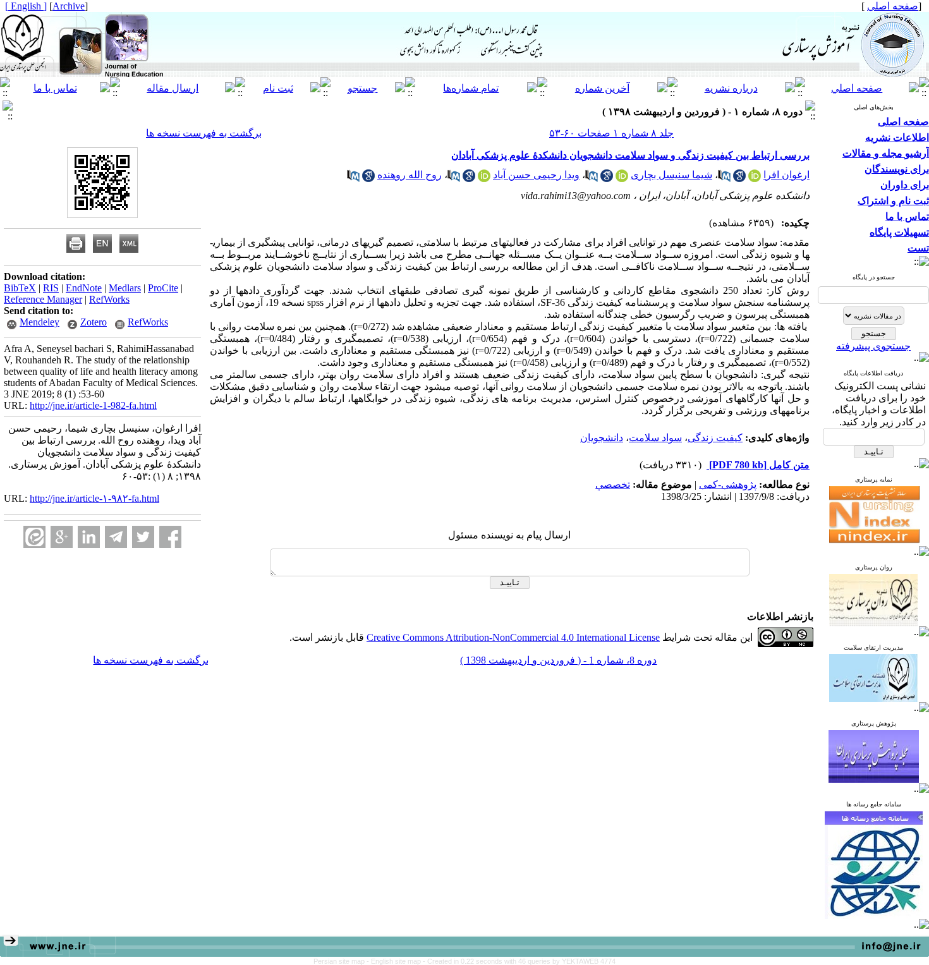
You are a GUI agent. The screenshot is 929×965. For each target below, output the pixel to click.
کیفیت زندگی (715, 437)
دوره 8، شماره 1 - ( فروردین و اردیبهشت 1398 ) (558, 660)
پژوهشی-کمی (727, 484)
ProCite (163, 287)
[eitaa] (34, 537)
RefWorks (109, 299)
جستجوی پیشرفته (873, 346)
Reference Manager (43, 299)
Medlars (125, 287)
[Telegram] (116, 537)
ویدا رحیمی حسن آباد (536, 174)
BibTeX (20, 287)
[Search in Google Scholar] (739, 178)
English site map (397, 961)
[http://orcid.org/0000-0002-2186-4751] (484, 178)
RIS (51, 287)
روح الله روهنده (409, 174)
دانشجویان (601, 437)
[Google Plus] (62, 537)
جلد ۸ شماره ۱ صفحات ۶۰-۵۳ (611, 133)
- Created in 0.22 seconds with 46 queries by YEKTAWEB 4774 (519, 961)
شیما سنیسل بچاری (671, 174)
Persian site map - (342, 961)
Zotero (93, 322)
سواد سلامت (655, 437)
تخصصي (612, 484)
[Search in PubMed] (724, 178)
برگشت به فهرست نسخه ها (204, 133)
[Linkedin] (89, 537)
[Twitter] (143, 537)
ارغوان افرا (786, 174)
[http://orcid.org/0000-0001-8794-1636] (754, 178)
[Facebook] (170, 537)
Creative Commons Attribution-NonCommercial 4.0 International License (513, 637)
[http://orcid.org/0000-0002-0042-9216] (622, 178)
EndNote (84, 287)
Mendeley (39, 322)
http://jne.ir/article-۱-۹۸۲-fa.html (94, 498)
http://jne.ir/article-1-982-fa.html (93, 405)
